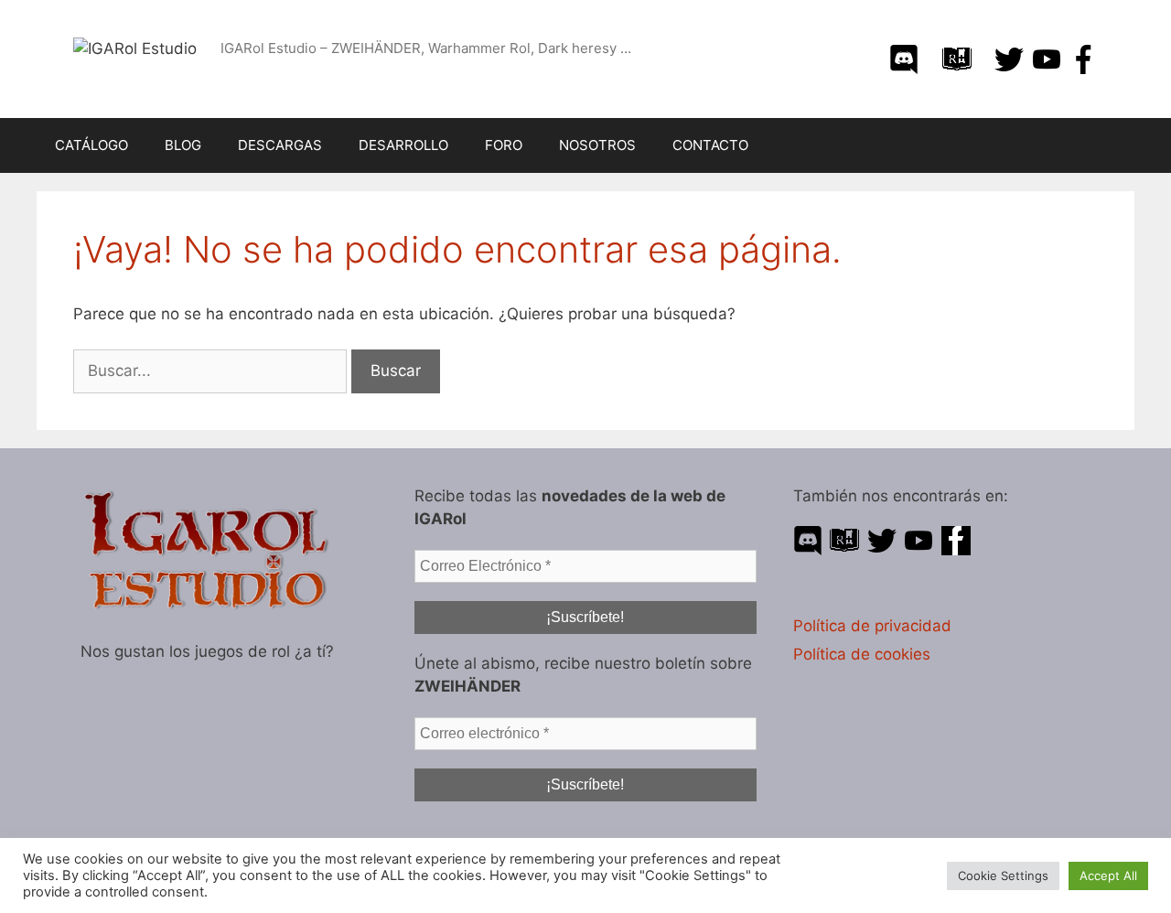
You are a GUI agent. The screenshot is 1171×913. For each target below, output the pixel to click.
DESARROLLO (403, 145)
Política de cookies (861, 654)
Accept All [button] (1108, 875)
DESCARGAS (280, 145)
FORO (503, 145)
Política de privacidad (872, 626)
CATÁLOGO (91, 145)
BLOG (183, 145)
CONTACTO (710, 145)
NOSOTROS (597, 145)
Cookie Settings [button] (1003, 875)
